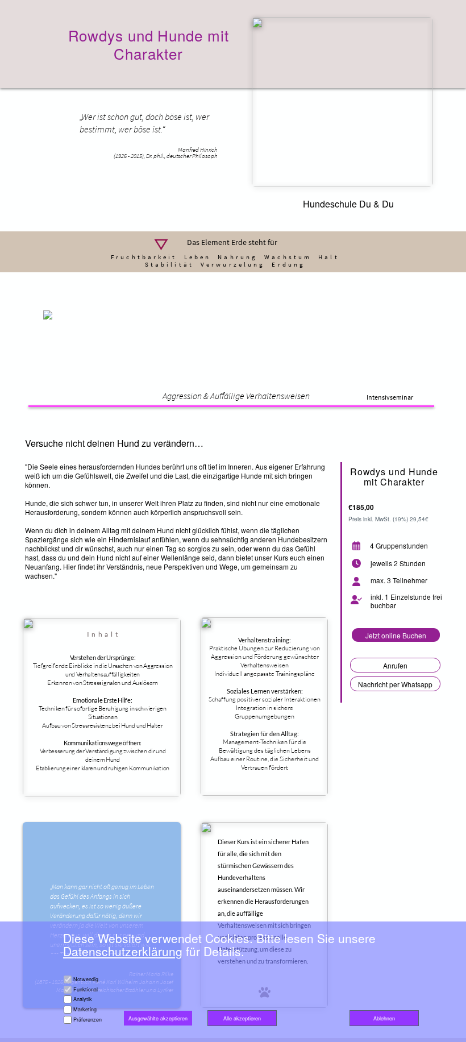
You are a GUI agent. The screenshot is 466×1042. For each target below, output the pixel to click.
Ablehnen (384, 1018)
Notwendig (85, 979)
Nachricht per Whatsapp (395, 684)
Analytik (82, 999)
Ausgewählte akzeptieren (158, 1018)
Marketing (85, 1009)
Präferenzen (87, 1019)
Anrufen (395, 665)
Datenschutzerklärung (122, 951)
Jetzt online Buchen (395, 635)
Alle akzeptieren (242, 1018)
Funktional (85, 989)
